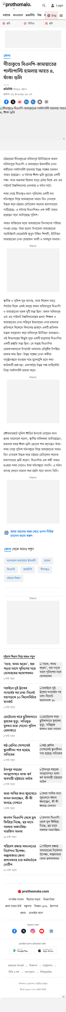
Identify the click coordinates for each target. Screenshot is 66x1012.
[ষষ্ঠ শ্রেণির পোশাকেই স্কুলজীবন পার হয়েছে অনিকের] (51, 753)
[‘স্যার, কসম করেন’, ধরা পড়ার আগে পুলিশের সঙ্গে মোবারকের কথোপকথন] (51, 671)
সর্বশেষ (6, 15)
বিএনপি (11, 569)
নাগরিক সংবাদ (16, 900)
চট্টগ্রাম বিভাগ (14, 578)
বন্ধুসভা (28, 906)
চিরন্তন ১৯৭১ (40, 906)
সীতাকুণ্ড (45, 569)
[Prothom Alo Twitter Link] (25, 931)
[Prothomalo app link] (20, 951)
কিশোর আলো (33, 900)
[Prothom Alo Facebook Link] (16, 931)
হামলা (47, 561)
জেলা (7, 56)
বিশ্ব (39, 15)
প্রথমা (23, 913)
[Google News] (51, 931)
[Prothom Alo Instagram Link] (34, 931)
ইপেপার (54, 906)
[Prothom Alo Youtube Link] (43, 931)
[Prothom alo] (18, 5)
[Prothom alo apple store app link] (45, 951)
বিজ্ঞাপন (33, 965)
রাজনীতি (30, 15)
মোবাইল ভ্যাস (36, 913)
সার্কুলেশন (47, 965)
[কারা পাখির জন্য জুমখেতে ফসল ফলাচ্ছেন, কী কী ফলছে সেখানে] (51, 801)
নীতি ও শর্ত (14, 972)
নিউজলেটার (46, 972)
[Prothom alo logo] (33, 892)
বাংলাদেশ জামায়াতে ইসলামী (21, 561)
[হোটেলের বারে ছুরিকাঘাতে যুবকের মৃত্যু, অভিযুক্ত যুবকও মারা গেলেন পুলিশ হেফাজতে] (51, 726)
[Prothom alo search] (44, 5)
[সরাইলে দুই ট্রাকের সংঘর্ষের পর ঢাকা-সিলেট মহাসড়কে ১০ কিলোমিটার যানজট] (51, 697)
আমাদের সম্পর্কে (16, 965)
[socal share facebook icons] (7, 104)
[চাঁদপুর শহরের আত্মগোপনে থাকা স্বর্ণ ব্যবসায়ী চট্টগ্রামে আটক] (51, 777)
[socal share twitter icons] (13, 104)
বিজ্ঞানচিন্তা (49, 900)
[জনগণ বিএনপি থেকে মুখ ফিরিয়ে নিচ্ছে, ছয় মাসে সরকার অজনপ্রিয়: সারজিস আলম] (51, 827)
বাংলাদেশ (18, 15)
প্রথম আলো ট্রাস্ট (13, 906)
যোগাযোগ (30, 972)
